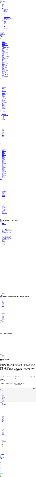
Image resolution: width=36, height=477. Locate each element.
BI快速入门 (5, 19)
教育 (4, 14)
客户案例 (3, 4)
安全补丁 (3, 429)
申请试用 (3, 321)
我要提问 (4, 18)
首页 (2, 8)
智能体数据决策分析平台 (6, 9)
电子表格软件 (5, 22)
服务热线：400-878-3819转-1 (7, 17)
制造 (4, 12)
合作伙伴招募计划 (5, 28)
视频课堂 (6, 19)
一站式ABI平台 (3, 405)
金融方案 (3, 416)
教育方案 (3, 418)
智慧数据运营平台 (5, 10)
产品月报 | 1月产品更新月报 (4, 111)
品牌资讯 (4, 26)
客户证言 (4, 27)
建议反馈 (7, 18)
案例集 (2, 421)
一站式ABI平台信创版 (5, 11)
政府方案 (3, 417)
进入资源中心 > (1, 221)
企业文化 (3, 432)
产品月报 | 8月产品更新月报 (4, 114)
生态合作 (3, 433)
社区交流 (9, 19)
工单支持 (6, 18)
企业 (4, 13)
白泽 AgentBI (5, 21)
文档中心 (8, 19)
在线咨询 (4, 17)
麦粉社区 (3, 20)
